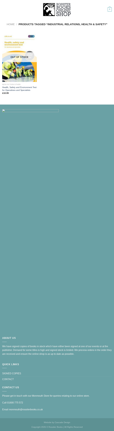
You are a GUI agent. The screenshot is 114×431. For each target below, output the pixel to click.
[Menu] (4, 9)
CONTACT (8, 379)
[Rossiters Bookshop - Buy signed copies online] (57, 9)
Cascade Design (62, 422)
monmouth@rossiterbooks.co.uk (26, 409)
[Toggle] (110, 373)
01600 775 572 (15, 402)
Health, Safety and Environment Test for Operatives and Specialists (19, 88)
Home (11, 24)
